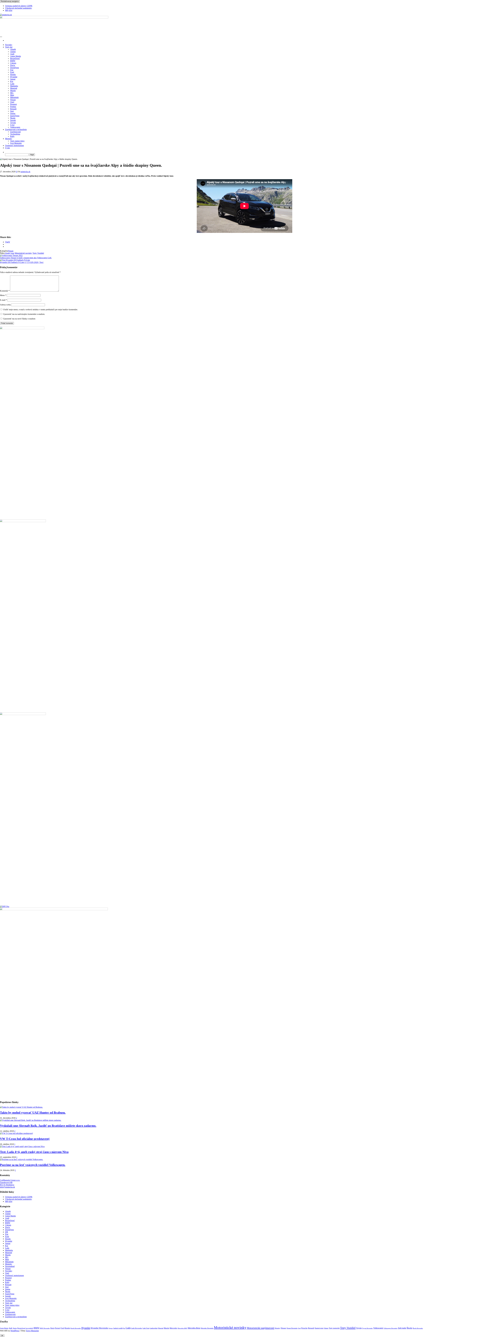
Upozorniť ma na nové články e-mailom (19, 319)
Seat (12, 111)
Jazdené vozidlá (118, 1328)
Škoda (12, 118)
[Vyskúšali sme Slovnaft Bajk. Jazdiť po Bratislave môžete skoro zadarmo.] (30, 1120)
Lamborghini (154, 1328)
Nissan (13, 100)
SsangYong (14, 116)
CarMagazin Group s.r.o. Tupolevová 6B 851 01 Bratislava (10, 1182)
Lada (12, 84)
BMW (12, 61)
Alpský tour (9, 253)
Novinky (8, 45)
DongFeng (14, 68)
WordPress (14, 1331)
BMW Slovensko (45, 1328)
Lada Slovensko (136, 1328)
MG (11, 93)
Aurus (15, 1328)
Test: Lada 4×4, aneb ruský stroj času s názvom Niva (34, 1152)
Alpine (13, 52)
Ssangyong (319, 1328)
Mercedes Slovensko (207, 1328)
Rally (12, 136)
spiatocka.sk (25, 172)
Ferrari (57, 1328)
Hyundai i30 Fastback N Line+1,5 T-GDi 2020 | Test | (22, 262)
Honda (13, 74)
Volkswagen (15, 127)
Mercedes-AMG (182, 1328)
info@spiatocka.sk (7, 1187)
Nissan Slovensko (292, 1328)
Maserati (13, 88)
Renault (13, 109)
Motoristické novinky (23, 253)
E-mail (3, 300)
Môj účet (8, 10)
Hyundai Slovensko (99, 1328)
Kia (11, 81)
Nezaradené (10, 1266)
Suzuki (13, 120)
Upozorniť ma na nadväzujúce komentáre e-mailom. (24, 314)
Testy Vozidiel (38, 253)
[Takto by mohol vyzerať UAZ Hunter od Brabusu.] (21, 1107)
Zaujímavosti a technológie (16, 129)
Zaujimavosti (15, 132)
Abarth (13, 49)
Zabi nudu (402, 1328)
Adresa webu (5, 305)
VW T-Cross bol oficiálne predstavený (25, 1138)
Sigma (12, 113)
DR (6, 1232)
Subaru (326, 1328)
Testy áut (8, 47)
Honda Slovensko (75, 1328)
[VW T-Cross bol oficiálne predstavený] (16, 1133)
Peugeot (13, 104)
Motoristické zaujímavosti (260, 1327)
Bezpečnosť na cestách (25, 1328)
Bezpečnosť (15, 58)
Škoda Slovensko (418, 1328)
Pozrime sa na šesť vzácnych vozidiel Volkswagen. (32, 1164)
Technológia (15, 134)
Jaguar (12, 79)
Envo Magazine (32, 1331)
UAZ (12, 125)
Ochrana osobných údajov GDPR (18, 6)
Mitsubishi (14, 97)
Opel (12, 102)
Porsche (304, 1328)
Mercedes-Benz (194, 1328)
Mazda (13, 90)
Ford (12, 72)
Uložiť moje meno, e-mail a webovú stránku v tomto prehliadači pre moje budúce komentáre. (40, 309)
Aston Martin (15, 56)
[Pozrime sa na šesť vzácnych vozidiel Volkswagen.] (21, 1159)
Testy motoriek (334, 1328)
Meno (3, 295)
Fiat (11, 70)
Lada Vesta (146, 1328)
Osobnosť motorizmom (14, 145)
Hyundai (13, 77)
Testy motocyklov (17, 141)
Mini (12, 95)
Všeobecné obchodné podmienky (18, 8)
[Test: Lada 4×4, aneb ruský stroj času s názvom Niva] (22, 1146)
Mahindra (14, 86)
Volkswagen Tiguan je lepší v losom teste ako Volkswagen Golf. (26, 258)
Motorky (8, 139)
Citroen (13, 63)
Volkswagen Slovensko (390, 1328)
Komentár (5, 291)
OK (2, 1336)
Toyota (13, 123)
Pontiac (13, 106)
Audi (12, 54)
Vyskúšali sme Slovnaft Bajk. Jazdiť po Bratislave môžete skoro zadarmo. (48, 1125)
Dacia (12, 65)
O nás (7, 148)
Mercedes (173, 1328)
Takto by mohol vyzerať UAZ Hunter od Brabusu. (33, 1112)
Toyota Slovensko (367, 1328)
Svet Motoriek (16, 143)
